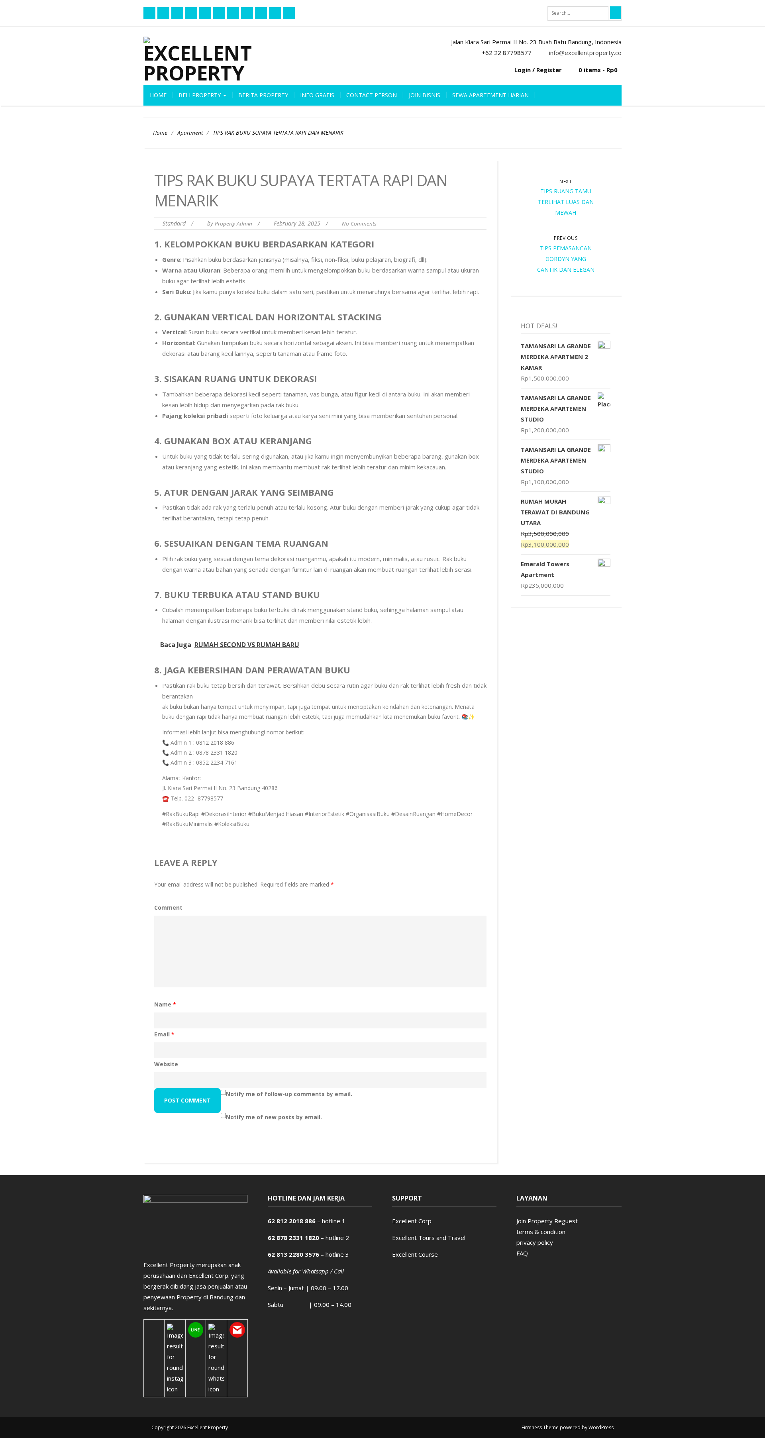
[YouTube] (205, 13)
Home (158, 95)
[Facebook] (149, 13)
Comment (168, 907)
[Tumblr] (233, 13)
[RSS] (177, 13)
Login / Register (538, 70)
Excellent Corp (412, 1221)
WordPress (601, 1427)
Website (166, 1064)
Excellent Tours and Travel (428, 1238)
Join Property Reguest (547, 1221)
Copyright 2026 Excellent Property (189, 1427)
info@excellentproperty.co (585, 53)
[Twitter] (191, 13)
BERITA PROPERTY (263, 95)
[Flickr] (163, 13)
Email (164, 1034)
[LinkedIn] (275, 13)
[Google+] (247, 13)
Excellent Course (415, 1254)
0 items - (598, 70)
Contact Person (371, 95)
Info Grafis (317, 95)
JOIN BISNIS (424, 95)
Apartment (190, 132)
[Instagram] (289, 13)
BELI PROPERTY (200, 95)
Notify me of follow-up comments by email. (289, 1094)
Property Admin (233, 223)
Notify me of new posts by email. (274, 1117)
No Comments (359, 223)
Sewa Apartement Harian (490, 95)
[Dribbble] (261, 13)
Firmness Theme (540, 1427)
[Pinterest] (219, 13)
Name (165, 1004)
